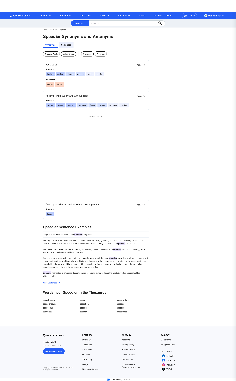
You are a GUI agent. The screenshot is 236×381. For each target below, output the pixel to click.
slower (60, 84)
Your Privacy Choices (120, 379)
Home (45, 30)
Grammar (86, 354)
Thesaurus (78, 23)
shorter (70, 74)
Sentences (66, 44)
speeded (120, 303)
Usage (85, 364)
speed (82, 299)
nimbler (71, 105)
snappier (82, 105)
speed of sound (49, 303)
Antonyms (101, 54)
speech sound (49, 299)
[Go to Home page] (20, 16)
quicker (80, 74)
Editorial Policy (128, 349)
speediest (47, 311)
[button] (189, 15)
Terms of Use (127, 359)
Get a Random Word (53, 351)
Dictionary (86, 339)
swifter (60, 74)
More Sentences (50, 282)
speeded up (48, 307)
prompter (113, 105)
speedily (83, 311)
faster (90, 74)
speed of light (122, 299)
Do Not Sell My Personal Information (131, 366)
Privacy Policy (128, 344)
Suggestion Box (168, 344)
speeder (83, 307)
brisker (124, 105)
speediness (122, 311)
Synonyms (50, 44)
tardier (50, 84)
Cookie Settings (129, 354)
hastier (50, 74)
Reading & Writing (90, 369)
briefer (99, 74)
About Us (126, 339)
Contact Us (166, 339)
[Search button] (161, 23)
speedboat (84, 303)
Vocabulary (87, 359)
